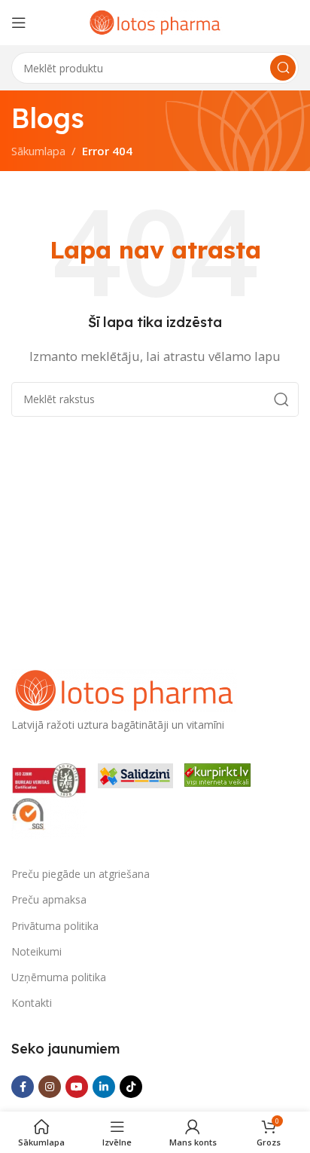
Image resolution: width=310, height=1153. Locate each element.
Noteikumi (36, 951)
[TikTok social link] (131, 1086)
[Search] (283, 68)
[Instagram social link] (49, 1086)
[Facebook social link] (22, 1086)
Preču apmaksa (49, 899)
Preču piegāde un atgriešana (80, 874)
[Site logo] (155, 21)
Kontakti (31, 1002)
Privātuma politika (55, 926)
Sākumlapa (38, 150)
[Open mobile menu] (19, 23)
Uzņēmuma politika (58, 977)
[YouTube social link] (76, 1086)
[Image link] (124, 688)
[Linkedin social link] (104, 1086)
